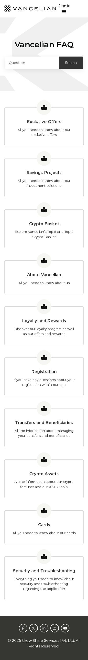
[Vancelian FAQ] (30, 8)
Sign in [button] (64, 5)
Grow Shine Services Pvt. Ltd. (48, 640)
